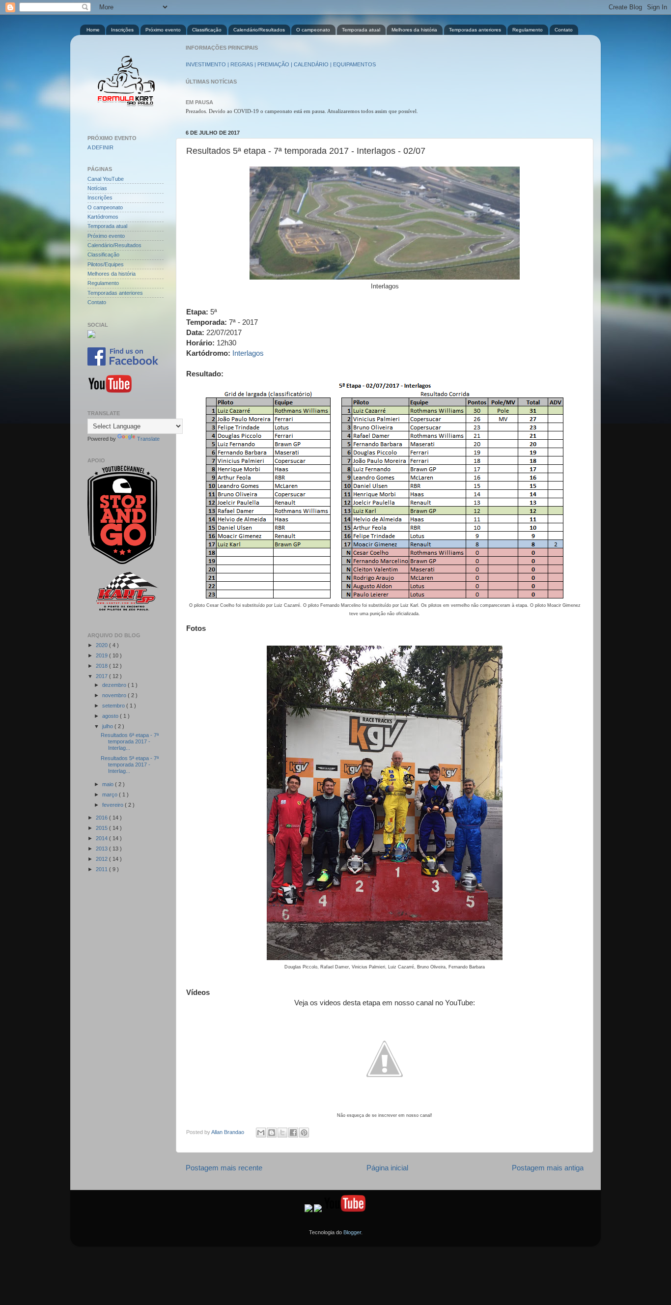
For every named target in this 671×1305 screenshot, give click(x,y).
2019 (102, 655)
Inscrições (122, 29)
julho (108, 726)
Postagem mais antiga (548, 1167)
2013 (102, 848)
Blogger (352, 1232)
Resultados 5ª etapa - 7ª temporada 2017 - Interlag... (130, 764)
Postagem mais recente (224, 1167)
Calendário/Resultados (259, 29)
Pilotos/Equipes (105, 264)
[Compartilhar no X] (282, 1132)
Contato (564, 29)
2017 (102, 676)
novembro (115, 695)
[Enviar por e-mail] (261, 1132)
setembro (114, 706)
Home (93, 29)
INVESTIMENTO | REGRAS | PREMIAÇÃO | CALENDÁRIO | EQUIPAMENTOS (281, 64)
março (110, 794)
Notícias (97, 188)
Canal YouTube (105, 179)
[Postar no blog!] (272, 1132)
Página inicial (387, 1167)
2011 (102, 869)
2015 (102, 828)
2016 (102, 818)
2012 (102, 859)
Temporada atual (361, 29)
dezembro (115, 685)
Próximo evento (163, 29)
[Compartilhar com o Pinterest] (304, 1132)
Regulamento (527, 29)
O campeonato (313, 29)
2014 (102, 838)
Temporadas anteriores (475, 29)
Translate (148, 439)
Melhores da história (414, 29)
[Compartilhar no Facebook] (293, 1132)
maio (108, 784)
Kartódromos (102, 217)
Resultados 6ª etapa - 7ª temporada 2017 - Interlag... (130, 741)
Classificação (207, 29)
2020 (102, 645)
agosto (111, 716)
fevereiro (113, 805)
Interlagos (248, 353)
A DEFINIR (100, 147)
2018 (102, 666)
